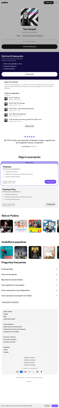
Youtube (6, 352)
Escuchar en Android (9, 339)
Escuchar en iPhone (9, 337)
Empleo (5, 314)
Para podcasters (8, 324)
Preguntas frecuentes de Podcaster (14, 329)
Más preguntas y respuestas (10, 302)
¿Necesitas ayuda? (9, 319)
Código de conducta (29, 357)
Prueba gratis (48, 2)
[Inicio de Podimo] (5, 3)
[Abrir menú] (56, 2)
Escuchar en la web (9, 342)
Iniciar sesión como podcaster (12, 327)
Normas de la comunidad (11, 332)
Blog (4, 316)
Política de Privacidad (29, 365)
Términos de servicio (29, 362)
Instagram (6, 347)
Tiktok (5, 350)
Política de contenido (29, 360)
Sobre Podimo (7, 311)
